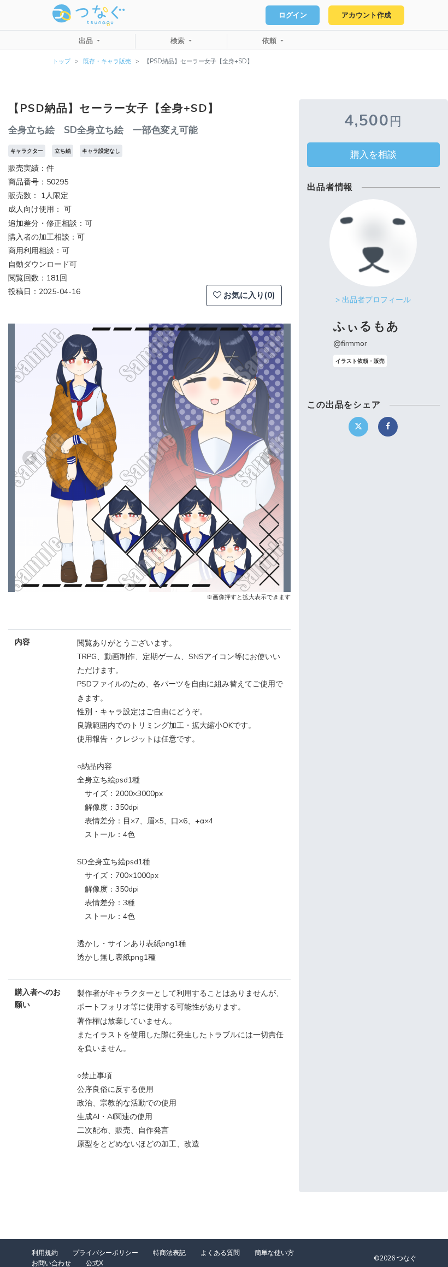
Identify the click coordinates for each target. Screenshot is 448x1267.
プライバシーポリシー (105, 1252)
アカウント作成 (366, 15)
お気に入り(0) (248, 295)
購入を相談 (373, 154)
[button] (29, 458)
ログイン (293, 15)
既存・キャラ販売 (107, 61)
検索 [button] (178, 41)
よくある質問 (220, 1252)
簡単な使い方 (274, 1252)
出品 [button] (87, 41)
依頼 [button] (270, 41)
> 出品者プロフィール (373, 300)
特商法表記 (169, 1252)
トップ (61, 61)
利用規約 (45, 1252)
